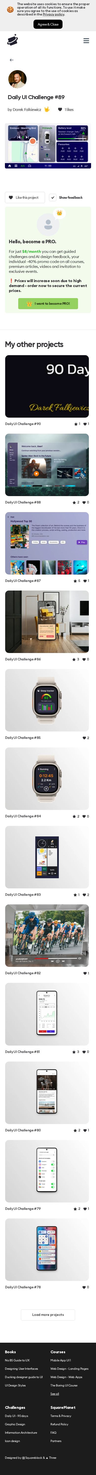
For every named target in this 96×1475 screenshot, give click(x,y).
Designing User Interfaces (21, 1368)
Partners (55, 1441)
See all (54, 1394)
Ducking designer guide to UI (24, 1377)
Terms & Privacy (60, 1416)
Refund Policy (59, 1424)
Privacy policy (53, 14)
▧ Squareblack (32, 1458)
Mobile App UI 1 (60, 1360)
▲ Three (51, 1458)
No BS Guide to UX (17, 1360)
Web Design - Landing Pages (69, 1368)
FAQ (53, 1432)
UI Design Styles (15, 1385)
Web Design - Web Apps (66, 1377)
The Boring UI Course (63, 1385)
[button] (11, 60)
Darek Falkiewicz (27, 109)
